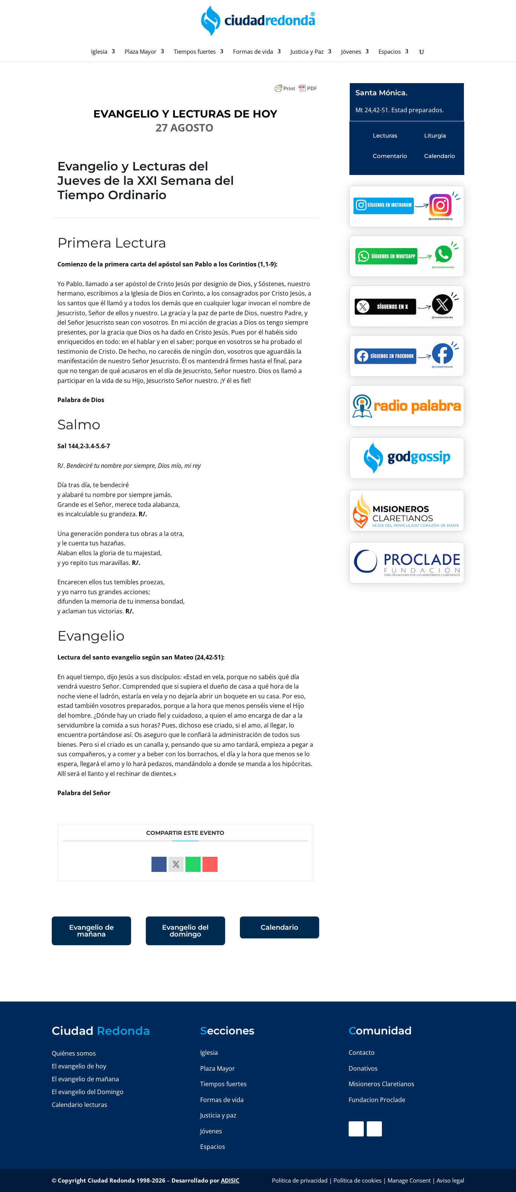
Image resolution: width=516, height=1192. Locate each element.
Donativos (363, 1068)
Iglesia (99, 52)
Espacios (390, 52)
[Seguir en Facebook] (356, 1128)
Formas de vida (253, 52)
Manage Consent (409, 1180)
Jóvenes (351, 52)
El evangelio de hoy (79, 1066)
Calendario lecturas (79, 1105)
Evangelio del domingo (185, 930)
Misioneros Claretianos (381, 1084)
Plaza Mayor (140, 52)
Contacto (362, 1052)
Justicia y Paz (307, 52)
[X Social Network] (176, 864)
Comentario (390, 155)
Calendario (279, 927)
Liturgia (435, 135)
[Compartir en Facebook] (159, 864)
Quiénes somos (74, 1053)
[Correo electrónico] (210, 864)
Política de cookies (358, 1180)
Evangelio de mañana (91, 930)
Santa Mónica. (381, 92)
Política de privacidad (300, 1180)
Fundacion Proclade (377, 1100)
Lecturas (385, 135)
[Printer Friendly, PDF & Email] (295, 92)
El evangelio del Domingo (88, 1092)
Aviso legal (450, 1180)
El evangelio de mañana (85, 1079)
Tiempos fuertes (195, 52)
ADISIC (230, 1180)
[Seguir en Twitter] (374, 1128)
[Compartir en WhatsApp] (193, 864)
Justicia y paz (218, 1115)
